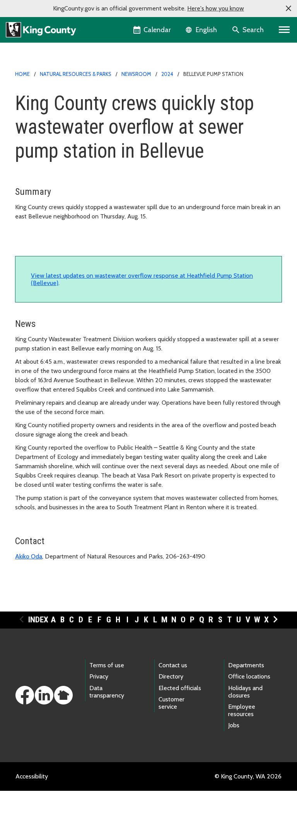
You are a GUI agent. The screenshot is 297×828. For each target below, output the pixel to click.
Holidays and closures (245, 691)
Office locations (249, 676)
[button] (288, 8)
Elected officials (180, 688)
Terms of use (106, 665)
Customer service (171, 703)
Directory (171, 676)
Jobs (233, 725)
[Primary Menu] (284, 30)
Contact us (173, 665)
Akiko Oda (28, 556)
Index (38, 619)
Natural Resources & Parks (75, 74)
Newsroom (136, 74)
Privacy (98, 676)
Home (22, 74)
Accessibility (31, 776)
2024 (167, 74)
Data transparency (106, 691)
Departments (246, 665)
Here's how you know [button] (215, 8)
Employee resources (241, 710)
